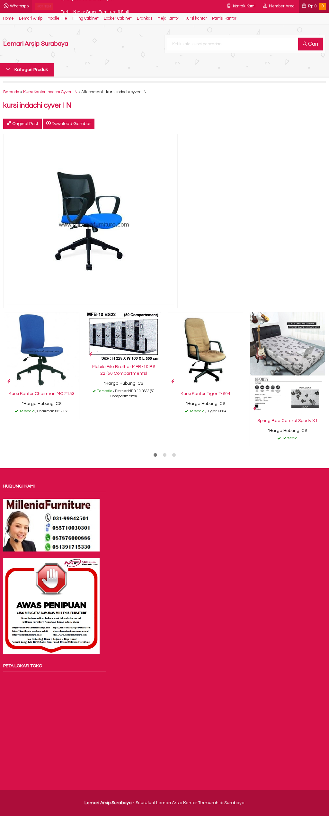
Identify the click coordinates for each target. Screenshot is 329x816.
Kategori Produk (30, 69)
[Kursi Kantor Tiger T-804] (205, 349)
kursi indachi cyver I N (37, 105)
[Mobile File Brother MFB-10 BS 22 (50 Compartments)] (123, 336)
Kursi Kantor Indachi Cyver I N (50, 92)
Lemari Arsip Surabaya (35, 44)
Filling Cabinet (85, 18)
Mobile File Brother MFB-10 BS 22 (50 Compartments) (123, 370)
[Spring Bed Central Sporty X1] (287, 363)
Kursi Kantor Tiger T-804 (205, 393)
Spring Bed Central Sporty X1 (287, 420)
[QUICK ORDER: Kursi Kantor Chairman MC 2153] (9, 381)
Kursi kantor (195, 18)
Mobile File (57, 18)
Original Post (24, 123)
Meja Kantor (168, 18)
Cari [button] (312, 44)
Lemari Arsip (30, 18)
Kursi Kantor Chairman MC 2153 (42, 393)
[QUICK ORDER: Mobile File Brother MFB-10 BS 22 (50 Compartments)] (91, 354)
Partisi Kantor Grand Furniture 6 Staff (95, 6)
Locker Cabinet (118, 18)
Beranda (11, 92)
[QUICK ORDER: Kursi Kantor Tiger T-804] (173, 381)
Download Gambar (71, 123)
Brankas (144, 18)
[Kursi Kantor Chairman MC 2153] (41, 349)
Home (8, 18)
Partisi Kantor (224, 18)
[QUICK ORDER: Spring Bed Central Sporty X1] (255, 408)
